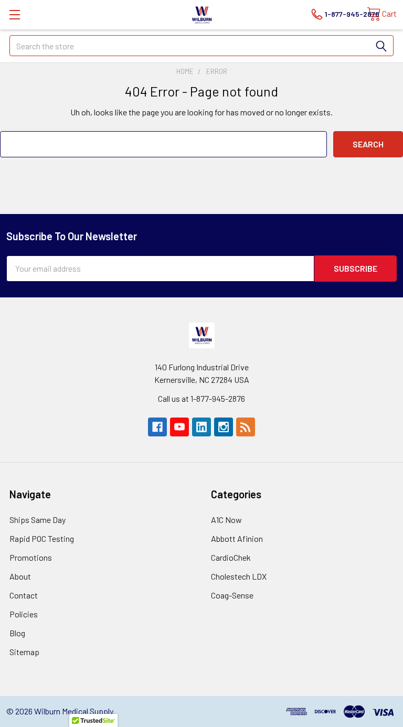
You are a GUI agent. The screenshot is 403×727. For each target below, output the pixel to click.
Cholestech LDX (239, 576)
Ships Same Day (37, 520)
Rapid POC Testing (41, 538)
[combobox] (201, 45)
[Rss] (245, 427)
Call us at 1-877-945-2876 (201, 398)
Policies (23, 614)
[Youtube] (179, 427)
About (20, 576)
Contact (23, 595)
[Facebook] (157, 427)
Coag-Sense (232, 595)
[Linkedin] (201, 427)
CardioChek (231, 557)
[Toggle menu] (14, 14)
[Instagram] (223, 427)
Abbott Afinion (237, 538)
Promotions (30, 557)
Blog (17, 633)
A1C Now (226, 520)
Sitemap (24, 652)
